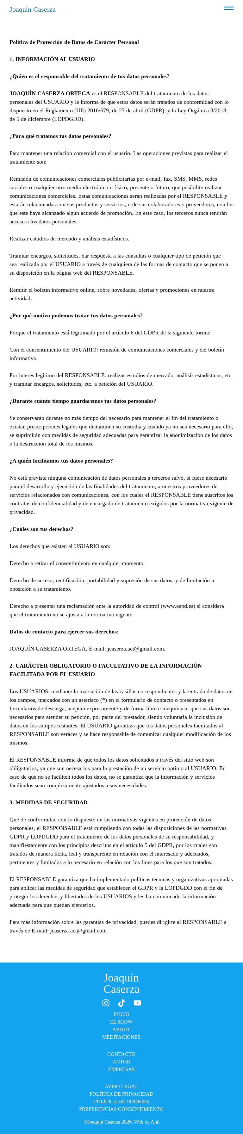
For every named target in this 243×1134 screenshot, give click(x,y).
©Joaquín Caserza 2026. (109, 1122)
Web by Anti (146, 1122)
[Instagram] (106, 1003)
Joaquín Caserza (32, 9)
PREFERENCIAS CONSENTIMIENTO (121, 1109)
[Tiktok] (121, 1003)
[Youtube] (137, 1003)
